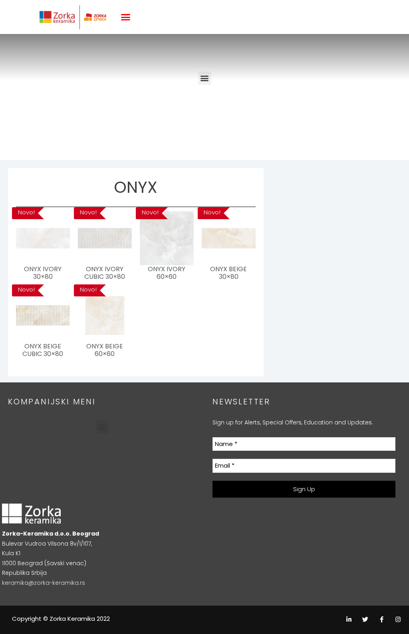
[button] (125, 17)
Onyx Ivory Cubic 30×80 (104, 272)
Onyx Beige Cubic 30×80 (42, 350)
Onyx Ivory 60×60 (166, 272)
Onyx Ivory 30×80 (43, 272)
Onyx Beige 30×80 (228, 272)
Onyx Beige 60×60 (104, 350)
